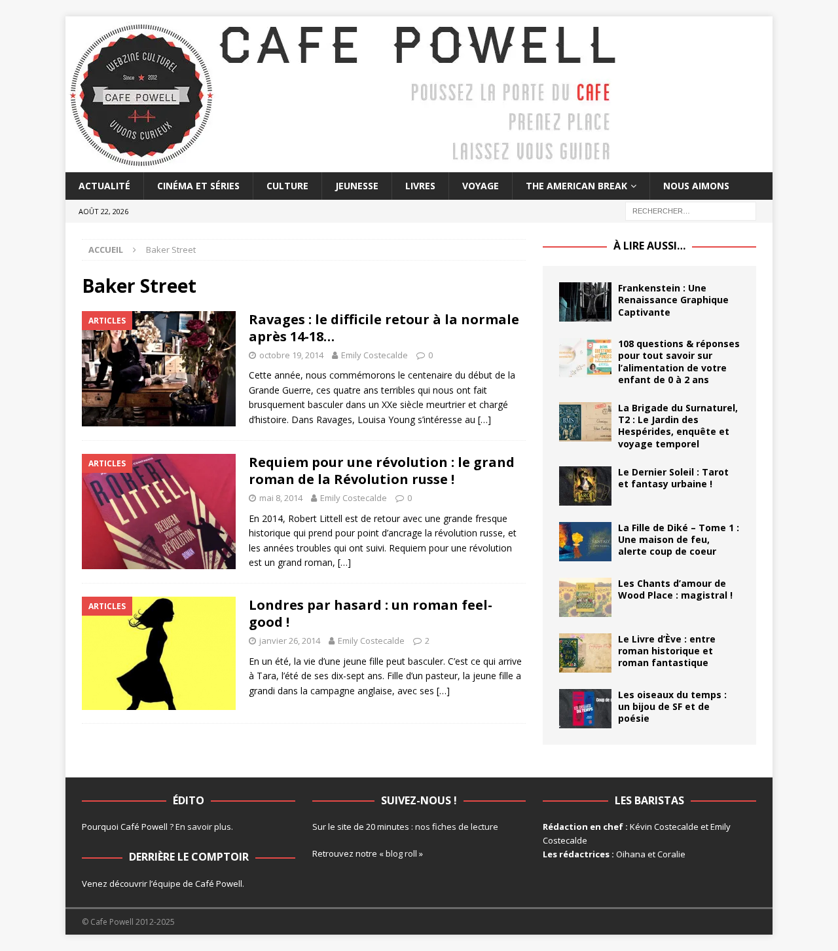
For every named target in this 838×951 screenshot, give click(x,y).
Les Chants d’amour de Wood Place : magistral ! (675, 589)
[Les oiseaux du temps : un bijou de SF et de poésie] (585, 708)
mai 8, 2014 (280, 498)
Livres (420, 185)
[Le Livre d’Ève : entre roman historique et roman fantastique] (585, 653)
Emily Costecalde (374, 355)
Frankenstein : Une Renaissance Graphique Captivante (673, 300)
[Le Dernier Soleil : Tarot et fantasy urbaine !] (585, 486)
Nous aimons (696, 185)
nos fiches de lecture (456, 826)
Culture (287, 185)
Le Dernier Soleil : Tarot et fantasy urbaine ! (673, 478)
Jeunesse (356, 185)
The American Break (576, 185)
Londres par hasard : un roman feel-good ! (370, 613)
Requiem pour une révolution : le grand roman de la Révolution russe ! (382, 470)
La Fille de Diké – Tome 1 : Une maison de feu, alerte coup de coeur (678, 539)
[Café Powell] (343, 164)
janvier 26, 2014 (289, 640)
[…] (484, 419)
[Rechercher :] (690, 210)
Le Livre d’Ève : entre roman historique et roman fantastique (667, 651)
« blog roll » (401, 853)
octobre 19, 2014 (291, 355)
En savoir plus (203, 826)
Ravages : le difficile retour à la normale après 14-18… (384, 327)
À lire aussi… (649, 245)
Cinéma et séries (198, 185)
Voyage (480, 185)
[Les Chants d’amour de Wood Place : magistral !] (585, 597)
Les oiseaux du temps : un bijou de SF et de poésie (672, 706)
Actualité (104, 185)
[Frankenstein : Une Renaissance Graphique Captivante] (585, 302)
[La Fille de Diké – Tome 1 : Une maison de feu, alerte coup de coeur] (585, 541)
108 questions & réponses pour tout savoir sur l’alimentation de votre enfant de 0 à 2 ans (679, 361)
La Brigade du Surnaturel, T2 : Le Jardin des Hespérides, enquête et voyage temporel (678, 425)
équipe (167, 883)
